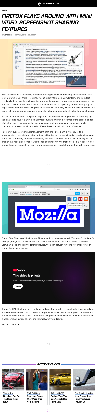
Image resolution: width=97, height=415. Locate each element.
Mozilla (15, 324)
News (4, 11)
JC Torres (8, 35)
